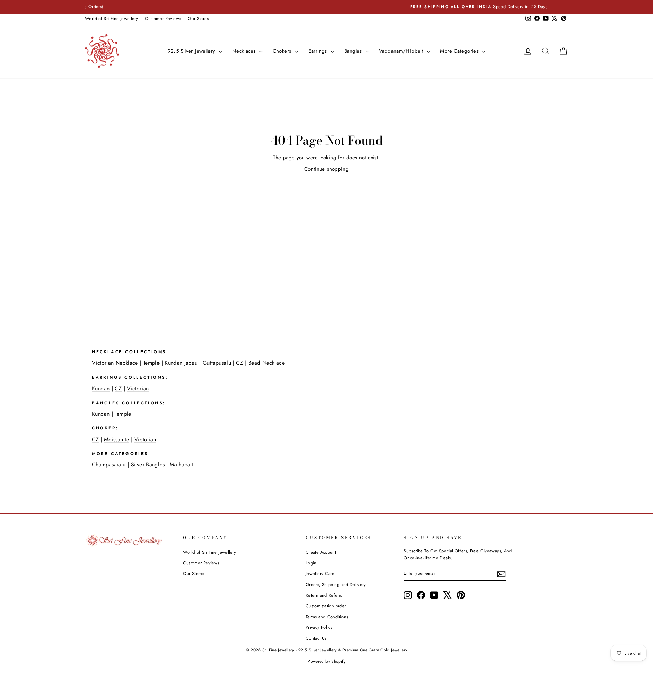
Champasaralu (109, 465)
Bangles (354, 51)
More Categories (460, 51)
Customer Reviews (163, 18)
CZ (239, 363)
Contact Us (316, 638)
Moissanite (116, 439)
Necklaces (244, 51)
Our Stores (198, 18)
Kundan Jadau (181, 363)
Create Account (321, 552)
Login (311, 563)
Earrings (318, 51)
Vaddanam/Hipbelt (402, 51)
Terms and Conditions (327, 616)
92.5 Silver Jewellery (192, 51)
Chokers (283, 51)
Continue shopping (326, 169)
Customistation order (326, 606)
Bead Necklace (266, 363)
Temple (151, 363)
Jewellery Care (320, 573)
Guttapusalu (217, 363)
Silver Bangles (148, 465)
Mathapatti (182, 465)
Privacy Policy (319, 627)
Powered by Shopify (326, 661)
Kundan (101, 388)
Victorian (138, 388)
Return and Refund (324, 595)
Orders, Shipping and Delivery (336, 584)
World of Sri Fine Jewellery (111, 18)
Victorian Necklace (115, 363)
